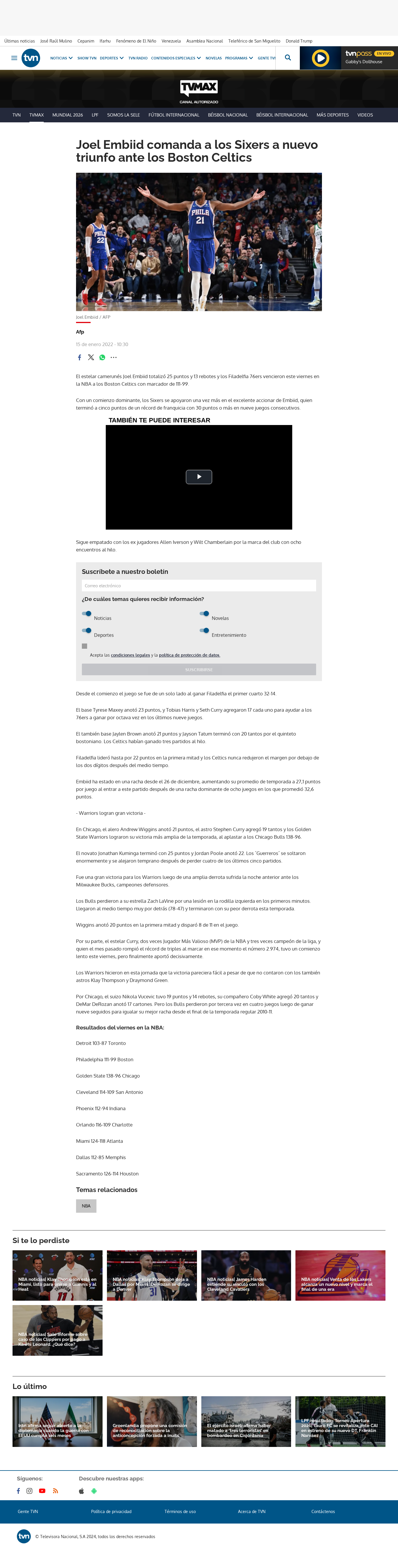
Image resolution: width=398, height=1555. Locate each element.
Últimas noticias (19, 40)
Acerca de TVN (251, 1511)
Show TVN (87, 58)
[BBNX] (24, 1536)
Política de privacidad (111, 1511)
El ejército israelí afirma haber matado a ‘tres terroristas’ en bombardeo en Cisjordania (239, 1430)
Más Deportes (333, 115)
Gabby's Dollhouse (364, 61)
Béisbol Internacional (282, 115)
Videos (365, 115)
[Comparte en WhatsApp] (102, 357)
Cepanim (86, 40)
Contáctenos (323, 1511)
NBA (86, 1206)
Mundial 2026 (67, 115)
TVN (17, 115)
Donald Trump (299, 40)
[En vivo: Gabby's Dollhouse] (320, 58)
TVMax (36, 115)
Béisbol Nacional (228, 115)
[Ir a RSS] (56, 1490)
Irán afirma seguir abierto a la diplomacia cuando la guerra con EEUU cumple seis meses (53, 1430)
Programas (236, 58)
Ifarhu (105, 40)
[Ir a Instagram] (31, 1490)
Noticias (58, 58)
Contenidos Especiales (173, 58)
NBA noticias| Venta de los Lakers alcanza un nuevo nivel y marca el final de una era (337, 1284)
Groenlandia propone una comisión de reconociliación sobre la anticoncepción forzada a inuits (150, 1430)
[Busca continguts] (287, 58)
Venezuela (171, 40)
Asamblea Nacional (204, 40)
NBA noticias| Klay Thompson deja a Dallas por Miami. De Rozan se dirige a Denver (151, 1284)
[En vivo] (350, 51)
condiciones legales (130, 655)
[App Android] (95, 1490)
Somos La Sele (123, 115)
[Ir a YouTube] (43, 1490)
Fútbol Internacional (174, 115)
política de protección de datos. (189, 655)
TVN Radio (138, 58)
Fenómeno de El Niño (136, 40)
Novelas (214, 58)
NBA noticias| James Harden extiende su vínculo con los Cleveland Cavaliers (236, 1284)
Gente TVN (267, 58)
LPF (95, 115)
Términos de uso (180, 1511)
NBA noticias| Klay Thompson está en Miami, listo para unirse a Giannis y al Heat (57, 1284)
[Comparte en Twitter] (91, 357)
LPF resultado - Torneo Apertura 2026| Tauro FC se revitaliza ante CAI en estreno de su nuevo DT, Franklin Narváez (339, 1428)
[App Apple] (82, 1490)
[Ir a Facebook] (19, 1490)
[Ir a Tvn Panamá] (31, 58)
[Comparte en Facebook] (79, 357)
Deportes (109, 58)
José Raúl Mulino (56, 40)
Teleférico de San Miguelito (254, 40)
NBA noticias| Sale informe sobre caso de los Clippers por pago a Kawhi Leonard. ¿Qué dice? (52, 1339)
